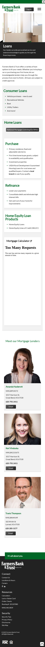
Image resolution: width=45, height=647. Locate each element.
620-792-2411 (12, 402)
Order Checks (7, 601)
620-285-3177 (11, 528)
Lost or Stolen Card (9, 598)
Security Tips (6, 617)
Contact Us (6, 578)
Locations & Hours (8, 580)
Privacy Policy (7, 620)
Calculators (6, 596)
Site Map (5, 625)
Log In (29, 9)
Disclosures (6, 622)
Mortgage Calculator (17, 240)
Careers (5, 583)
